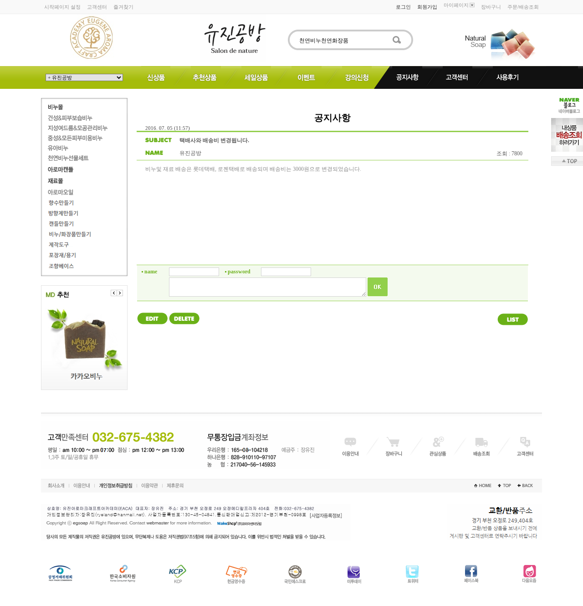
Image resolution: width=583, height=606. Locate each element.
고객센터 (97, 7)
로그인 (403, 7)
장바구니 (491, 7)
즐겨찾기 (123, 7)
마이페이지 (456, 5)
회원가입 (427, 7)
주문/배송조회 (523, 7)
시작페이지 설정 (62, 7)
